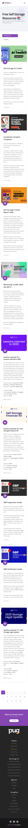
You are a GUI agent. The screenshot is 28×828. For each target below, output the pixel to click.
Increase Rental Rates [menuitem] (14, 776)
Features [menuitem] (14, 743)
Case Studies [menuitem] (14, 803)
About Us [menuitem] (14, 795)
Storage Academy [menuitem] (14, 761)
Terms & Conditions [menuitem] (14, 809)
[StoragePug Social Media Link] (10, 821)
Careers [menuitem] (14, 800)
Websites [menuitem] (14, 782)
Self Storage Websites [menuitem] (14, 767)
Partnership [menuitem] (14, 752)
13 (7, 701)
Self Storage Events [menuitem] (14, 773)
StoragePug (17, 825)
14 (11, 701)
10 (16, 696)
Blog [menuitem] (14, 797)
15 (16, 701)
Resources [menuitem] (14, 749)
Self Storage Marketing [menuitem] (14, 764)
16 (20, 701)
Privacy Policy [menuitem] (14, 806)
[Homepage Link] (7, 3)
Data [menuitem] (14, 788)
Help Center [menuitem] (14, 746)
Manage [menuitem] (14, 785)
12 (24, 696)
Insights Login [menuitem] (14, 755)
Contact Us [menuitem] (14, 812)
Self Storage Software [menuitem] (14, 770)
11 (20, 696)
